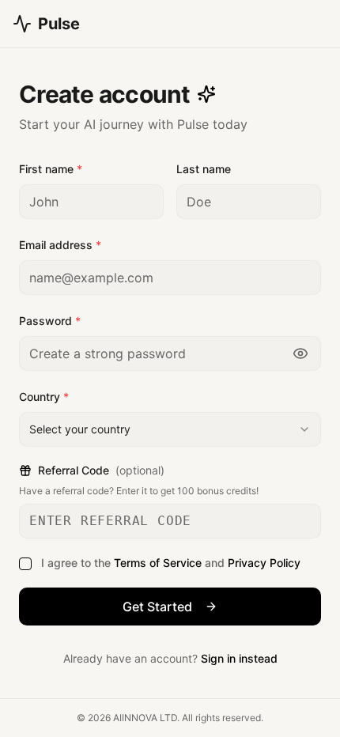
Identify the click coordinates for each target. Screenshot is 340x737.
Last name (203, 169)
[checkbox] (25, 563)
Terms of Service (158, 562)
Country (44, 396)
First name (50, 169)
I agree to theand (170, 562)
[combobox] (170, 429)
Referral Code (101, 470)
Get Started (157, 606)
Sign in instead (239, 658)
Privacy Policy (264, 562)
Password (50, 320)
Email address (60, 244)
